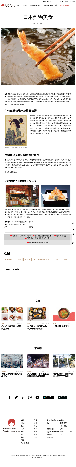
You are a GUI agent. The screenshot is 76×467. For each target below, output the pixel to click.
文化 (35, 423)
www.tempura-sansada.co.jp (18, 227)
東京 (19, 259)
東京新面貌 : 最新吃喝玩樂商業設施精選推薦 (38, 375)
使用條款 (63, 426)
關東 (22, 429)
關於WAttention (48, 5)
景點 (35, 426)
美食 (65, 259)
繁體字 (66, 1)
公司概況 (50, 434)
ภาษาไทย (72, 1)
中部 (22, 431)
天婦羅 (9, 259)
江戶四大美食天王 (42, 259)
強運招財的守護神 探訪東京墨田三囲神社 (63, 375)
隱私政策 (63, 423)
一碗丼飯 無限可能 (61, 326)
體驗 (35, 434)
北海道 (23, 423)
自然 (35, 431)
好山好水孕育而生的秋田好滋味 (11, 327)
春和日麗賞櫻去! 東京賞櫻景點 (11, 375)
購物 (35, 437)
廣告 (62, 429)
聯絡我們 (50, 437)
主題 (24, 5)
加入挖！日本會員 (64, 5)
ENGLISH (61, 1)
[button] (56, 6)
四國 (22, 440)
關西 (22, 434)
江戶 (28, 259)
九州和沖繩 (25, 443)
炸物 (56, 259)
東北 (22, 426)
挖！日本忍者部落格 (35, 5)
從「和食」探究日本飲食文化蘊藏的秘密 (37, 327)
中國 (22, 437)
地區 (18, 5)
